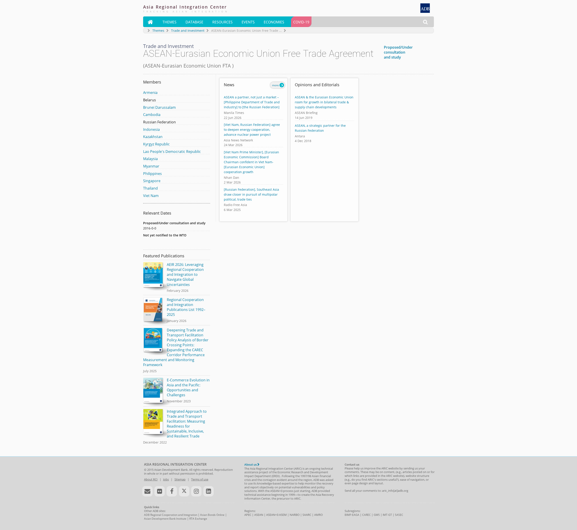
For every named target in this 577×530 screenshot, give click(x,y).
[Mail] (147, 491)
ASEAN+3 (272, 515)
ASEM (283, 515)
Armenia (150, 92)
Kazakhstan (153, 136)
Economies (274, 22)
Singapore (151, 180)
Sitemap (179, 479)
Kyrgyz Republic (156, 144)
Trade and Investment (187, 30)
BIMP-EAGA (352, 514)
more (275, 85)
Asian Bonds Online (212, 514)
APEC (247, 515)
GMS (377, 514)
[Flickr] (159, 491)
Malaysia (150, 158)
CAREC (366, 514)
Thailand (150, 188)
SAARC (306, 515)
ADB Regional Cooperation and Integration (170, 514)
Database (194, 22)
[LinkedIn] (208, 491)
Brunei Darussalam (159, 107)
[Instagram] (196, 491)
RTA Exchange (198, 518)
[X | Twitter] (184, 491)
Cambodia (151, 114)
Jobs (166, 479)
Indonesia (151, 129)
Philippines (152, 173)
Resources (222, 22)
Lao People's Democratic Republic (172, 151)
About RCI (151, 479)
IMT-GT (387, 514)
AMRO (318, 515)
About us (250, 464)
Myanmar (151, 166)
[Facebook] (172, 491)
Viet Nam (151, 195)
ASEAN (258, 515)
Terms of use (199, 479)
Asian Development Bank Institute (165, 518)
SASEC (399, 514)
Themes (169, 22)
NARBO (295, 515)
